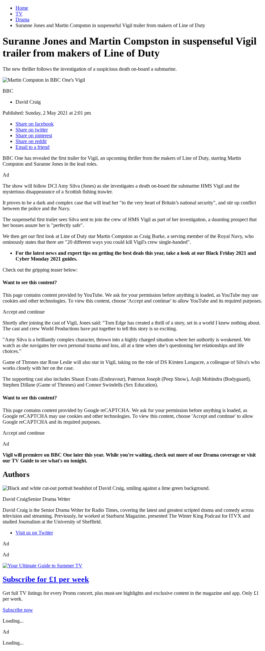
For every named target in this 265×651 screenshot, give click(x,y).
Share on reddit (31, 141)
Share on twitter (32, 129)
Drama (22, 19)
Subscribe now (18, 610)
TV (19, 13)
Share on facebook (35, 124)
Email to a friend (32, 147)
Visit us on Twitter (34, 532)
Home (22, 8)
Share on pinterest (34, 135)
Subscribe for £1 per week (46, 579)
